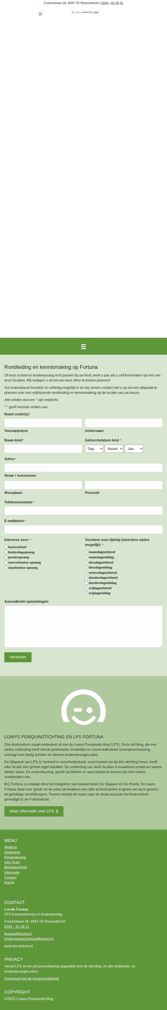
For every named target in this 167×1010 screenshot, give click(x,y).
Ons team (12, 862)
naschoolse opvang (23, 567)
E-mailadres (15, 521)
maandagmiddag (101, 557)
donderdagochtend (103, 577)
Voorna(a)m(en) (16, 431)
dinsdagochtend (101, 562)
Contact (10, 877)
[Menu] (83, 346)
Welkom (10, 847)
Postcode (92, 492)
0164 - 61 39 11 (112, 3)
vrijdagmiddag (99, 593)
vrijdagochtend (100, 588)
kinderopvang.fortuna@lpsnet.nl (28, 939)
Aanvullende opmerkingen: (26, 601)
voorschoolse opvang (24, 562)
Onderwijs (12, 852)
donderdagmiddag (103, 583)
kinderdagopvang (21, 552)
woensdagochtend (103, 572)
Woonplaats (13, 492)
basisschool (17, 547)
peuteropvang (18, 557)
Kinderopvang (15, 857)
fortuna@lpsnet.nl (18, 934)
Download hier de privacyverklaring (31, 978)
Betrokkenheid (15, 867)
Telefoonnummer (19, 502)
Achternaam (94, 431)
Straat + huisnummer (20, 475)
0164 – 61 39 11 (16, 926)
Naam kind (14, 440)
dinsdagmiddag (100, 567)
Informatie (12, 872)
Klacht (9, 882)
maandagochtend (102, 552)
